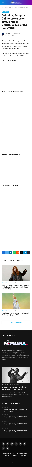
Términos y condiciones (16, 458)
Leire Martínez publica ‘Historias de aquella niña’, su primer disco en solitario (17, 417)
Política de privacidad (19, 455)
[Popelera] (16, 2)
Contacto (8, 455)
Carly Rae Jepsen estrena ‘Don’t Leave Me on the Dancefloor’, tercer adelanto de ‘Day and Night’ (16, 287)
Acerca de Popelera (9, 453)
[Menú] (3, 2)
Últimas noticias (22, 453)
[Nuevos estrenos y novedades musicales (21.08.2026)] (16, 375)
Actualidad (5, 11)
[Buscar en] (29, 2)
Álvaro (8, 33)
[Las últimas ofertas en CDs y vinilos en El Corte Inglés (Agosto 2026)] (16, 301)
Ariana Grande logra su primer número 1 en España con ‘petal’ (15, 410)
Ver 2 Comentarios (16, 322)
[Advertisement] (16, 228)
